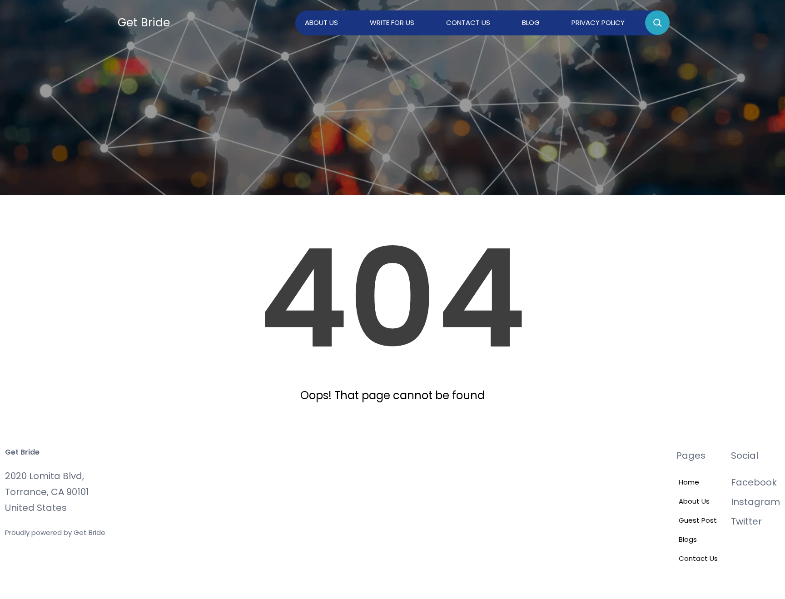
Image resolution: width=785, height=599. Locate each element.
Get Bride (144, 22)
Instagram (755, 501)
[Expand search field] (657, 22)
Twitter (746, 521)
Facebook (754, 482)
